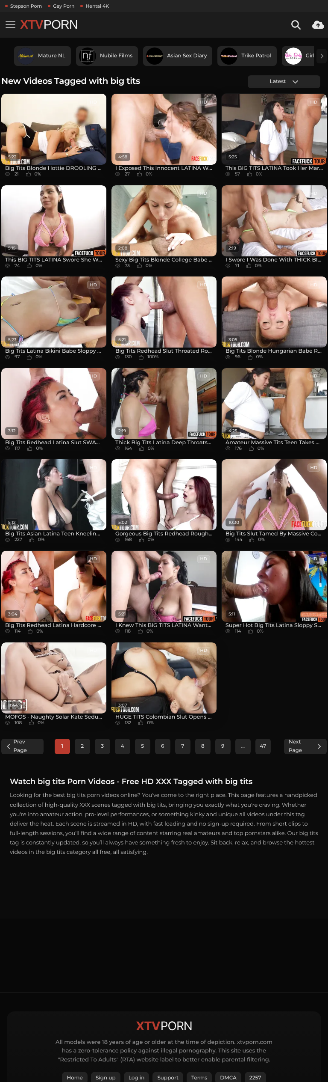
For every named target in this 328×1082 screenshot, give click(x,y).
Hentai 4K (97, 6)
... (243, 746)
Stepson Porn (26, 6)
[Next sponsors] (321, 56)
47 (263, 746)
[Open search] (296, 25)
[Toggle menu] (10, 25)
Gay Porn (63, 6)
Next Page (295, 746)
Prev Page (20, 746)
